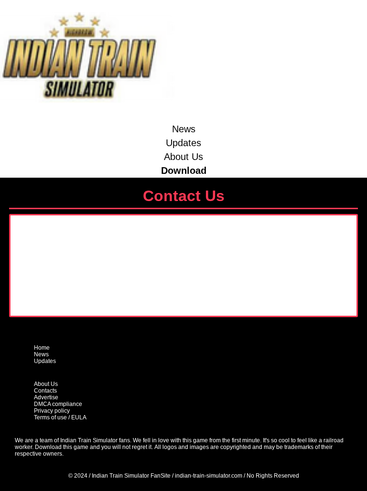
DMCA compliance (58, 404)
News (183, 129)
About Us (183, 156)
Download (183, 170)
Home (42, 347)
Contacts (45, 390)
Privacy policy (52, 410)
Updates (183, 143)
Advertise (46, 397)
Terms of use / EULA (60, 417)
